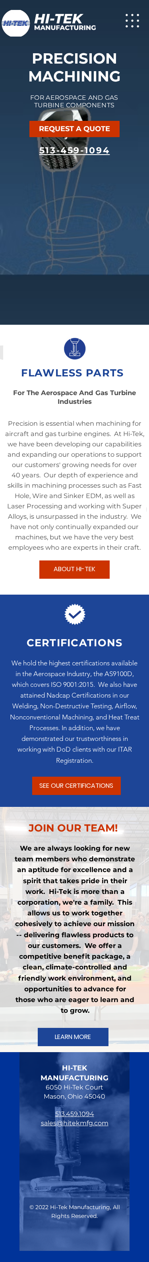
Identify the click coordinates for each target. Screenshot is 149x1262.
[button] (74, 129)
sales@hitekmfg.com (74, 1123)
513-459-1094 (74, 150)
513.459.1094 (74, 1114)
